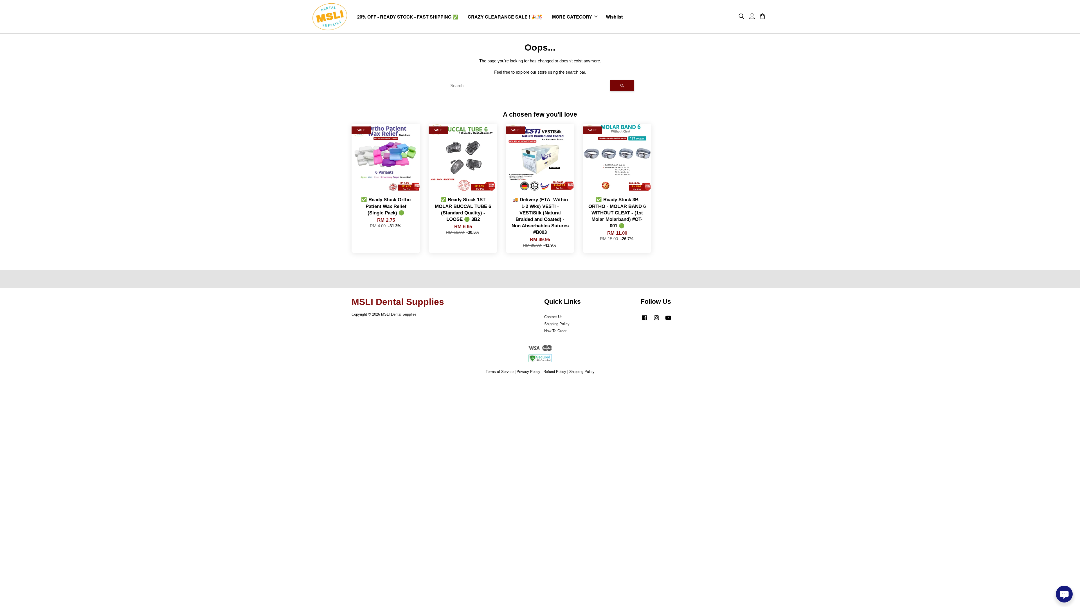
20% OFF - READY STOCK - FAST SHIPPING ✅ (407, 16)
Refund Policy (554, 372)
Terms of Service (500, 372)
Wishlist (614, 16)
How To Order (555, 331)
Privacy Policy (528, 372)
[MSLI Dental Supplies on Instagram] (656, 320)
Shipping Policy (557, 324)
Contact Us (553, 317)
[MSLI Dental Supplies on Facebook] (645, 320)
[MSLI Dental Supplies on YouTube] (668, 320)
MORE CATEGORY (572, 16)
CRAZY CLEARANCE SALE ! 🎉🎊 (505, 16)
